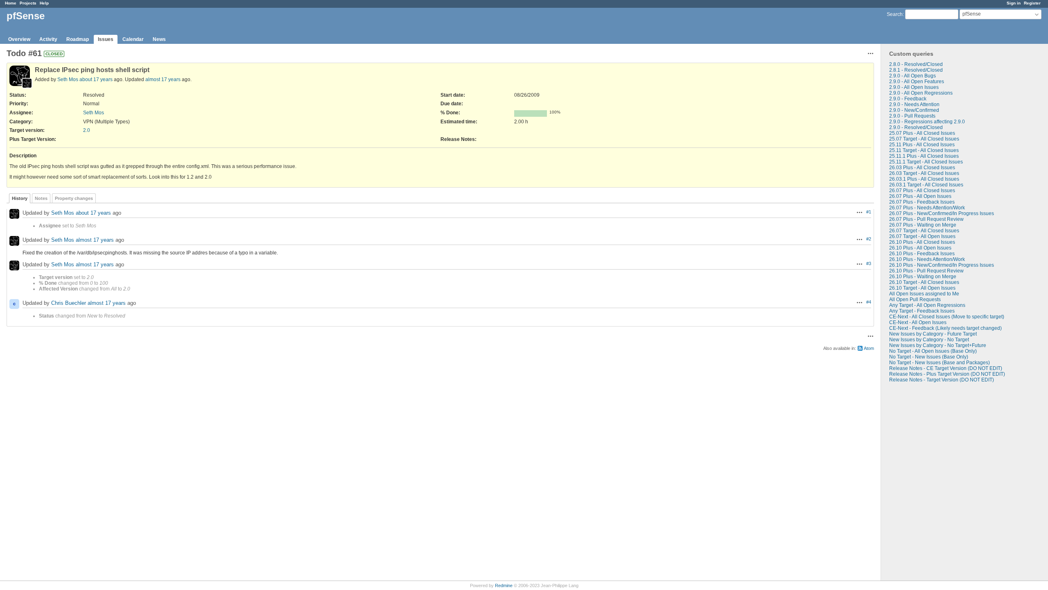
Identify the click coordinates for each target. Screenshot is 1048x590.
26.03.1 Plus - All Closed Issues (924, 179)
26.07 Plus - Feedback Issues (922, 202)
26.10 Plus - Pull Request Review (926, 271)
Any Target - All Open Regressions (927, 305)
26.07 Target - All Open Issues (922, 236)
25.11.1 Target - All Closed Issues (926, 162)
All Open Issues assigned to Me (924, 294)
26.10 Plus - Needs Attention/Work (927, 259)
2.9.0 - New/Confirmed (914, 110)
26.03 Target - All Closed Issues (924, 173)
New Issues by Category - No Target (929, 340)
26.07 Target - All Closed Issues (924, 231)
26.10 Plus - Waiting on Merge (922, 276)
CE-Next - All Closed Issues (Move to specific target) (946, 317)
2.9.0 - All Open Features (916, 81)
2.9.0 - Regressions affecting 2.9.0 (927, 122)
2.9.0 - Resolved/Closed (916, 127)
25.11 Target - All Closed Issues (924, 150)
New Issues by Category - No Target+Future (937, 345)
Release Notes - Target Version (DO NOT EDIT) (941, 380)
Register (1032, 3)
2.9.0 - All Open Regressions (921, 93)
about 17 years (96, 79)
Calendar (133, 39)
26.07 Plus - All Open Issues (920, 196)
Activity (48, 39)
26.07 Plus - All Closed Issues (922, 190)
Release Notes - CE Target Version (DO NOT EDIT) (945, 368)
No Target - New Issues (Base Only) (928, 357)
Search (895, 14)
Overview (19, 39)
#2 (868, 238)
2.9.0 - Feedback (907, 99)
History (19, 198)
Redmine (504, 585)
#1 (868, 211)
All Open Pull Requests (915, 299)
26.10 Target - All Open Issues (922, 288)
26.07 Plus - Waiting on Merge (922, 225)
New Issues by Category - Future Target (933, 334)
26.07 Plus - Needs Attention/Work (927, 208)
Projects (28, 3)
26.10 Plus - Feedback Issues (922, 253)
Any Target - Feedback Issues (922, 311)
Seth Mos (67, 79)
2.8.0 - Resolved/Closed (916, 64)
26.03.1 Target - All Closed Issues (926, 185)
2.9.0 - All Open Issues (914, 87)
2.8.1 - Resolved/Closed (916, 70)
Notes (41, 198)
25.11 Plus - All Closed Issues (922, 145)
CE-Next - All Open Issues (917, 322)
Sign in (1014, 3)
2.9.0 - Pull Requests (912, 116)
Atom (869, 348)
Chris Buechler (68, 303)
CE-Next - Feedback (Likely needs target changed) (945, 328)
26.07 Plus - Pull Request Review (926, 219)
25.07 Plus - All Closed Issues (922, 133)
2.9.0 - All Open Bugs (912, 76)
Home (10, 3)
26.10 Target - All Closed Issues (924, 282)
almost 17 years (163, 79)
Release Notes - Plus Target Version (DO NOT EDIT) (947, 374)
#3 (868, 263)
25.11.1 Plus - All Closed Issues (924, 156)
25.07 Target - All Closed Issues (924, 139)
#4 (868, 302)
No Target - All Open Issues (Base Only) (933, 351)
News (159, 39)
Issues (105, 39)
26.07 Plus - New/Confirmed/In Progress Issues (941, 213)
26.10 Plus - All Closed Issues (922, 242)
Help (44, 3)
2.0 (86, 130)
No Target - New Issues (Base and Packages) (939, 362)
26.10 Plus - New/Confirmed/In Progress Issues (941, 265)
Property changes (74, 198)
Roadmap (77, 39)
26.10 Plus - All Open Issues (920, 248)
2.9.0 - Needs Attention (914, 104)
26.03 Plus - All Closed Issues (922, 167)
